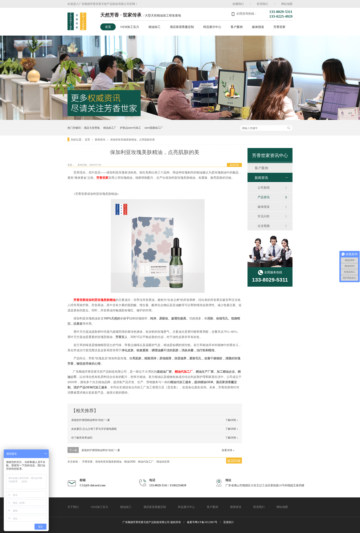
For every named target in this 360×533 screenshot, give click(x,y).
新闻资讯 (100, 139)
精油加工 (154, 26)
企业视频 (264, 226)
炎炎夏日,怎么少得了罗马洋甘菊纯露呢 (94, 429)
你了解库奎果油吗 (81, 437)
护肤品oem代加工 (130, 127)
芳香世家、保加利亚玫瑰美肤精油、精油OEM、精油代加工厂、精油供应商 (126, 461)
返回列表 (234, 164)
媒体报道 (258, 26)
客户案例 (237, 26)
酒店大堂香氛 (92, 127)
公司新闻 (264, 187)
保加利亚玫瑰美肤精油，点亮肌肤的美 (132, 139)
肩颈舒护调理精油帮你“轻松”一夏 (90, 420)
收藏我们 (238, 3)
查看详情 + (228, 450)
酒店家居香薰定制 (182, 26)
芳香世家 (279, 26)
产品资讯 (264, 197)
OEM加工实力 (129, 26)
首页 (108, 26)
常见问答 (264, 216)
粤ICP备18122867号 (206, 522)
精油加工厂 (109, 127)
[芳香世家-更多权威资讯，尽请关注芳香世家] (180, 119)
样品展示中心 (212, 26)
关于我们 (73, 506)
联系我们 (262, 3)
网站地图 (286, 3)
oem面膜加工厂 (154, 127)
